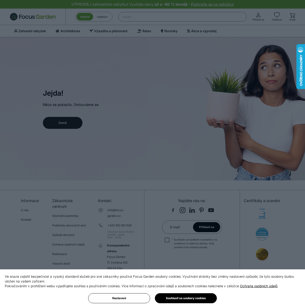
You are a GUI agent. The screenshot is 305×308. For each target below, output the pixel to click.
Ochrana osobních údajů (258, 286)
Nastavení (119, 298)
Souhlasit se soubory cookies (186, 298)
